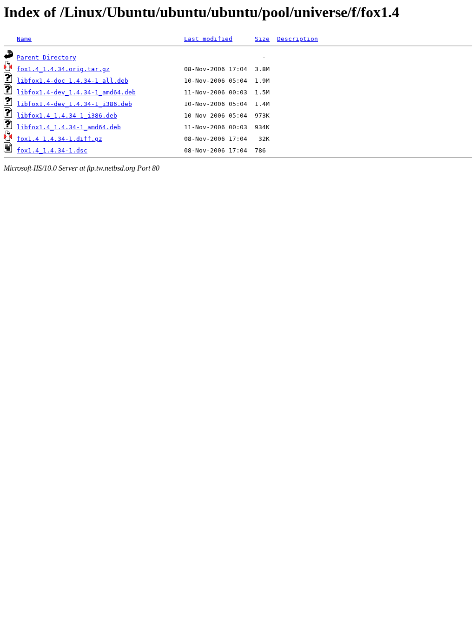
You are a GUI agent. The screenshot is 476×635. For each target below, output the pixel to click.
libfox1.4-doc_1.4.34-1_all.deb (72, 80)
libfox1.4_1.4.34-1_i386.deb (67, 115)
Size (262, 38)
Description (297, 38)
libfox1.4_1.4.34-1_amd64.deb (69, 127)
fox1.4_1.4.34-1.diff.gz (59, 138)
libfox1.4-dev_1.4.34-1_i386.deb (74, 103)
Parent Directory (46, 57)
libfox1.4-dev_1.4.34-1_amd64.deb (76, 92)
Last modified (208, 38)
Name (24, 38)
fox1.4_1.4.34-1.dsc (52, 150)
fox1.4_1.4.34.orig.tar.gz (63, 69)
